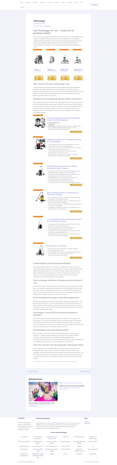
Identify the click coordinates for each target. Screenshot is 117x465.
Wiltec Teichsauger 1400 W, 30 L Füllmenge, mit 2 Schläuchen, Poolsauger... (63, 194)
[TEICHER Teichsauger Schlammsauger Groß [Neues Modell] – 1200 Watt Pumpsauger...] (40, 122)
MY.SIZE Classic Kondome (24, 441)
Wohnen (22, 7)
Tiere (81, 2)
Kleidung (35, 2)
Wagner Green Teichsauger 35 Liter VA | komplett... (78, 70)
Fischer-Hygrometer (93, 449)
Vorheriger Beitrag (32, 371)
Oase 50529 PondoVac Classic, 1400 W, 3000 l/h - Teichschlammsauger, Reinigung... (62, 167)
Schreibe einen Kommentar (35, 404)
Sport (76, 2)
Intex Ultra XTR (24, 436)
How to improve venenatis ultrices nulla (41, 403)
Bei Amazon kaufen (39, 78)
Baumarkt (28, 2)
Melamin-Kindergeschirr (51, 446)
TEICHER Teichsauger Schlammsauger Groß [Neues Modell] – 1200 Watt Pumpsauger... (63, 119)
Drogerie (42, 2)
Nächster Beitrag (85, 371)
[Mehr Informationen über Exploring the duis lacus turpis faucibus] (70, 383)
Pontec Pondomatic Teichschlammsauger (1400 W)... (38, 70)
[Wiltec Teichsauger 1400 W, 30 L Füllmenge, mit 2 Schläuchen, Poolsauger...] (40, 197)
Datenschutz (87, 423)
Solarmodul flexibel (65, 449)
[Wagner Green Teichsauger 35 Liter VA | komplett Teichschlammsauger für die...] (78, 59)
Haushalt (70, 2)
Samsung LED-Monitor (65, 441)
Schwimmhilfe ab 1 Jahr (37, 446)
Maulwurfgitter (92, 454)
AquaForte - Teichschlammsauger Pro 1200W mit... (51, 70)
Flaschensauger (24, 449)
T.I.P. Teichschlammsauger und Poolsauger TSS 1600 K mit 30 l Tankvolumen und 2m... (64, 220)
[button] (94, 4)
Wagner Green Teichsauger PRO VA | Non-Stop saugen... (65, 70)
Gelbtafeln (51, 454)
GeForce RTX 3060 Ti (93, 441)
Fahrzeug (57, 2)
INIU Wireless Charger (79, 436)
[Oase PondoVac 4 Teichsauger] (40, 250)
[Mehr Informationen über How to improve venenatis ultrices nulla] (43, 391)
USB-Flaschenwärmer (24, 446)
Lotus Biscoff (65, 436)
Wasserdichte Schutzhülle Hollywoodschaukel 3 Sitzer (38, 455)
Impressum (87, 421)
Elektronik (49, 2)
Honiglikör (79, 446)
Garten (63, 2)
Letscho (65, 454)
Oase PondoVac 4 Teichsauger (56, 246)
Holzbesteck (79, 454)
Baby (21, 2)
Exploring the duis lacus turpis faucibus (72, 386)
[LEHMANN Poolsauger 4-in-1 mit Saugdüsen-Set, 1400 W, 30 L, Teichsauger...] (40, 144)
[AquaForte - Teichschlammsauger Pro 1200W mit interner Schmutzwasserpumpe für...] (51, 59)
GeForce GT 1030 (65, 446)
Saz (93, 446)
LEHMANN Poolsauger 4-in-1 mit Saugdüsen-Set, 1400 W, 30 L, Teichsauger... (64, 140)
